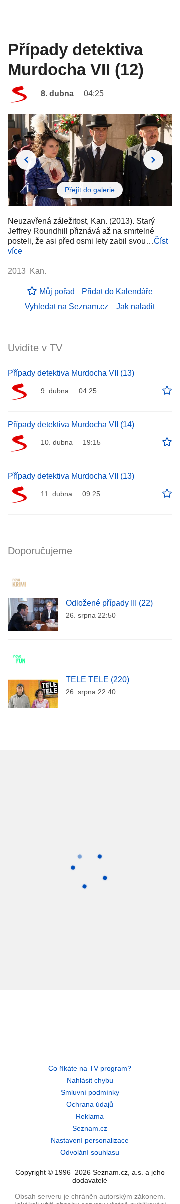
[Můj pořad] (167, 391)
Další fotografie (154, 160)
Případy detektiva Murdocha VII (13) (71, 373)
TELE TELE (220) (98, 679)
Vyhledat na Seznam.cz (66, 306)
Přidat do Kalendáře (117, 291)
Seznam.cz (90, 1128)
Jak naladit (135, 306)
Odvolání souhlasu (90, 1152)
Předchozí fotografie (26, 160)
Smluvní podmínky (90, 1092)
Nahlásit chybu (90, 1080)
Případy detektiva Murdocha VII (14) (71, 424)
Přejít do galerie (90, 190)
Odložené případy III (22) (109, 603)
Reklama (90, 1116)
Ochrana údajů (90, 1104)
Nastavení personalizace (90, 1140)
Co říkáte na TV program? (90, 1068)
